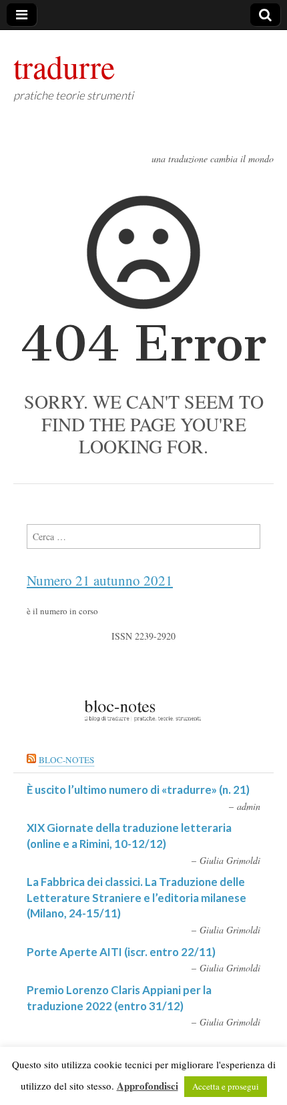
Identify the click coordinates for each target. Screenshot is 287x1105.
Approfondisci (147, 1085)
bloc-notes (66, 760)
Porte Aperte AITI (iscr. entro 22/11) (121, 952)
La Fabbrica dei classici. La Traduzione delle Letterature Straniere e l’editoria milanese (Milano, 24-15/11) (136, 897)
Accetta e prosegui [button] (225, 1086)
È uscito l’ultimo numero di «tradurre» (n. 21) (138, 790)
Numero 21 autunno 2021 (100, 580)
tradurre (64, 66)
